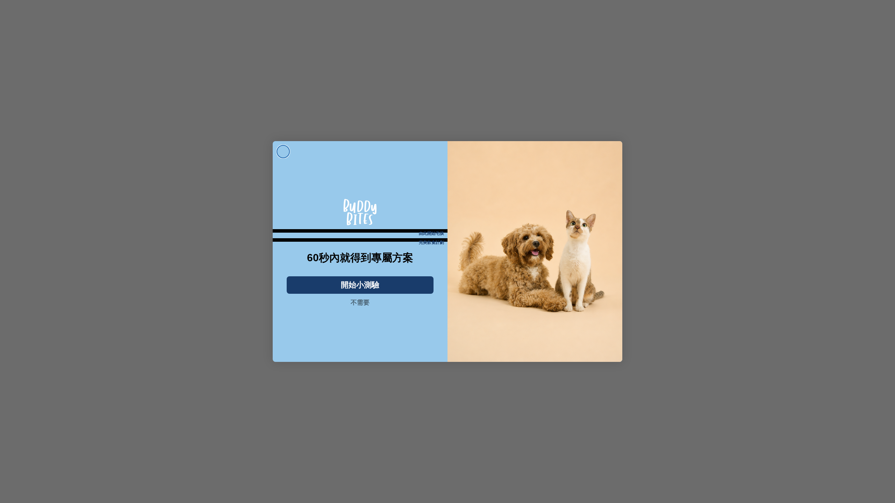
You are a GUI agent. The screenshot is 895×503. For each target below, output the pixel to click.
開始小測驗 (360, 284)
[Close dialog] (283, 151)
